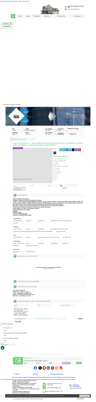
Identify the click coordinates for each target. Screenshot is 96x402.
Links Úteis (35, 374)
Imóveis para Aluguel (52, 377)
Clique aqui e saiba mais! (76, 388)
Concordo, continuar (84, 395)
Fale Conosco (77, 16)
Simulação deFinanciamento (76, 385)
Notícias (17, 374)
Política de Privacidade (60, 395)
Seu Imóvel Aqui (61, 16)
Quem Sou (46, 16)
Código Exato (72, 134)
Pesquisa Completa (22, 377)
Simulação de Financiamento (57, 374)
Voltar (18, 322)
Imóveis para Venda (41, 377)
